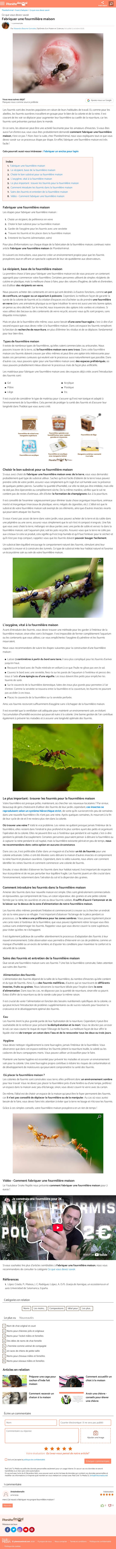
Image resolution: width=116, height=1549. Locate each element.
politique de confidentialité (34, 1459)
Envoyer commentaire (98, 1461)
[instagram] (19, 1529)
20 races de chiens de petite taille (23, 1351)
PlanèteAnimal (7, 10)
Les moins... (39, 1308)
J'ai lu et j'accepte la (26, 1460)
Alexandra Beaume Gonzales (25, 28)
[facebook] (7, 1529)
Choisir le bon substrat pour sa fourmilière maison (37, 174)
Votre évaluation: (35, 1453)
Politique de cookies (13, 1546)
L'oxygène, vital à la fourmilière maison (31, 179)
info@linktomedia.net (98, 1475)
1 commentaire (17, 23)
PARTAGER (102, 5)
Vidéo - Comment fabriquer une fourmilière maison (37, 196)
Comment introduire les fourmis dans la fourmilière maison (41, 187)
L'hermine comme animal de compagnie (26, 1346)
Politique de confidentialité (100, 1541)
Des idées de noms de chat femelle (24, 1341)
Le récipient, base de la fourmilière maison (33, 170)
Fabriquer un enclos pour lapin (61, 151)
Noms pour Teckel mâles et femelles (25, 1336)
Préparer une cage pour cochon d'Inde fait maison (42, 1380)
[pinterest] (32, 1529)
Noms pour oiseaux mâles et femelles (25, 1361)
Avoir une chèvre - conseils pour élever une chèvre (97, 1397)
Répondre (7, 1505)
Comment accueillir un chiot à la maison (99, 1378)
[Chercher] (112, 3)
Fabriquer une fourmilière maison (27, 166)
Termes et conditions (78, 1541)
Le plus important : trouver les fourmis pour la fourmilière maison (45, 183)
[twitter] (13, 1529)
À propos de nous (45, 1541)
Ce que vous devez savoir (40, 10)
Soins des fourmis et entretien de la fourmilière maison (39, 192)
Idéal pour (73, 1308)
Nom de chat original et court (21, 1326)
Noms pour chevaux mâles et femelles (26, 1356)
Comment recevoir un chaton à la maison (41, 1395)
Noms (26, 1308)
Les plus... (87, 1308)
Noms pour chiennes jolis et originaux (25, 1331)
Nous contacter (61, 1541)
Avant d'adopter (21, 10)
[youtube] (26, 1529)
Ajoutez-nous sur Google (100, 100)
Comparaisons (56, 1308)
